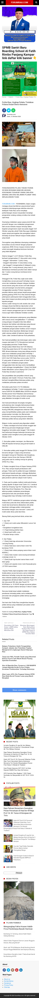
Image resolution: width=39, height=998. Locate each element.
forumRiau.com (19, 2)
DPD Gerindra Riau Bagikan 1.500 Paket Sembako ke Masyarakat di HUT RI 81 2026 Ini (19, 775)
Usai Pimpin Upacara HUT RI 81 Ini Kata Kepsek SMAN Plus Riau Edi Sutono (17, 769)
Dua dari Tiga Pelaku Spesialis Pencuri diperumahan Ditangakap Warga (23, 848)
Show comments (19, 690)
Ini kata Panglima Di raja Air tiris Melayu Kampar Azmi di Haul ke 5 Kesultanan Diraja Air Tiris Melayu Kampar (19, 747)
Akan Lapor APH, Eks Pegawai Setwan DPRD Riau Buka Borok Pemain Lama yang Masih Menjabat (18, 676)
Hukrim (4, 616)
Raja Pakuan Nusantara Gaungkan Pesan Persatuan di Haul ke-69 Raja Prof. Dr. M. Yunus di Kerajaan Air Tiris (18, 754)
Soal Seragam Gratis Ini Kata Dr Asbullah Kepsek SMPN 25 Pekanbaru (24, 858)
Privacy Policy (8, 985)
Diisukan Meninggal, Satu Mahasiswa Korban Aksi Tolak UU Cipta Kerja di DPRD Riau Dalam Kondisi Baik (27, 629)
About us (7, 979)
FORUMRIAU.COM (8, 204)
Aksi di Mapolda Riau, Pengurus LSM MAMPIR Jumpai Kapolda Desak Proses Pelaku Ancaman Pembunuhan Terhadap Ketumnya (19, 667)
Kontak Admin (8, 981)
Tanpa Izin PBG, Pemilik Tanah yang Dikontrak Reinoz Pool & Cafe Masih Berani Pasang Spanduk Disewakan (19, 658)
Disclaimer (7, 983)
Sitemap (7, 987)
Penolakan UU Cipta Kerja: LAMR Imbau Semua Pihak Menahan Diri (11, 628)
